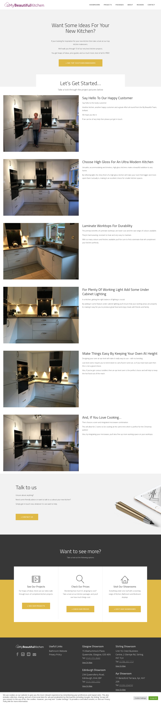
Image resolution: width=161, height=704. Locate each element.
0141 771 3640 (93, 658)
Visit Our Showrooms (125, 586)
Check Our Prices (80, 586)
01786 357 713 (126, 661)
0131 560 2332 (93, 681)
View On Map (87, 686)
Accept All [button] (153, 698)
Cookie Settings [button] (140, 698)
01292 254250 (126, 685)
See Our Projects (36, 586)
